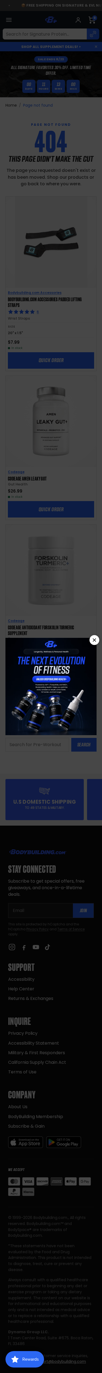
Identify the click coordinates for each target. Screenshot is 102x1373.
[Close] (94, 640)
